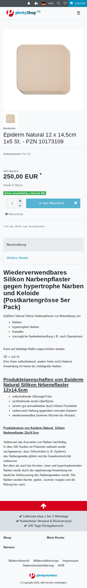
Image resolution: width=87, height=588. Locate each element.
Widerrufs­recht (18, 560)
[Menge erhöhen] (20, 201)
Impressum (71, 560)
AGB (61, 565)
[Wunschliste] (65, 3)
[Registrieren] (37, 3)
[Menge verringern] (20, 205)
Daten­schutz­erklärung (38, 565)
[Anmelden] (29, 3)
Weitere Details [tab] (17, 258)
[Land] (43, 3)
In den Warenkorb (51, 203)
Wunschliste (15, 214)
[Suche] (58, 3)
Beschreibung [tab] (16, 244)
